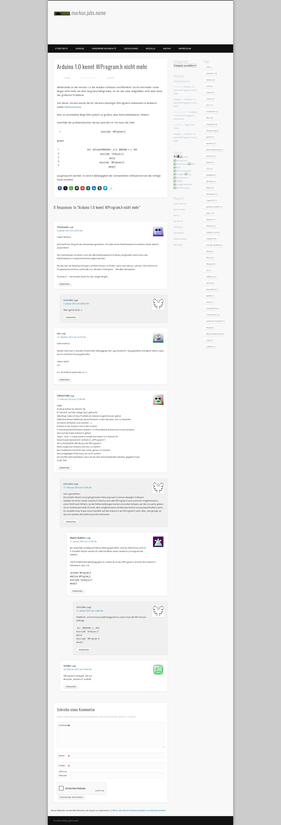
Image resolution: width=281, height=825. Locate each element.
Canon (210, 98)
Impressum (185, 48)
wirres (176, 215)
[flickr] (177, 167)
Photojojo (178, 227)
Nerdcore (178, 221)
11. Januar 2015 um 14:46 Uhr (89, 610)
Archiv (167, 48)
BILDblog (178, 244)
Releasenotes (72, 106)
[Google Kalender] (183, 184)
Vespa (210, 327)
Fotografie (211, 124)
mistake (66, 77)
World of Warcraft (215, 334)
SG (208, 270)
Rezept (210, 264)
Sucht (210, 302)
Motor (210, 187)
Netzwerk (211, 194)
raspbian (211, 238)
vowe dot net (180, 203)
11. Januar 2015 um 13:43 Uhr (83, 541)
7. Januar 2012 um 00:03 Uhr (76, 303)
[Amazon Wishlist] (178, 156)
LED (209, 168)
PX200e (210, 226)
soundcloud (212, 289)
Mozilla (150, 48)
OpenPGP (212, 200)
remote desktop (214, 245)
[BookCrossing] (181, 187)
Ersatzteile (212, 111)
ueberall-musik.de (215, 321)
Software (211, 276)
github (210, 137)
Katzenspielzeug (214, 149)
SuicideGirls (212, 308)
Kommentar (64, 725)
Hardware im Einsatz (104, 48)
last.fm (210, 162)
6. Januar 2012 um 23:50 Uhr (70, 230)
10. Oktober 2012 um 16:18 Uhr (71, 337)
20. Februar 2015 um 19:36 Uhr (77, 669)
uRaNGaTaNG (180, 238)
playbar (210, 219)
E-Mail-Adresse (64, 768)
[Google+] (179, 174)
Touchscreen (213, 314)
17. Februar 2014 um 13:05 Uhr (77, 487)
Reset (210, 251)
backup (210, 79)
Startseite (61, 48)
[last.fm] (184, 156)
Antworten (64, 283)
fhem (209, 117)
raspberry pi (213, 232)
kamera (210, 143)
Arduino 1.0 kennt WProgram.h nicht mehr (185, 90)
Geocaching (131, 48)
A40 (209, 67)
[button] (60, 188)
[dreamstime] (181, 163)
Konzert (211, 156)
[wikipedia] (175, 156)
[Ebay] (191, 163)
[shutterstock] (181, 177)
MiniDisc (211, 181)
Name (64, 756)
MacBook (211, 175)
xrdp (209, 340)
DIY (209, 105)
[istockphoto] (180, 160)
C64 (209, 86)
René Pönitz (179, 209)
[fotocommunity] (182, 170)
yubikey (211, 346)
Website (63, 775)
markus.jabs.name (88, 12)
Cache (210, 92)
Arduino (110, 77)
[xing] (188, 174)
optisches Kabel (214, 206)
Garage (79, 48)
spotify (210, 295)
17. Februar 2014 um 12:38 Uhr (71, 399)
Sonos (210, 283)
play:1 (210, 213)
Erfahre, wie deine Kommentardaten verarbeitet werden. (138, 810)
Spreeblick (179, 232)
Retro (210, 257)
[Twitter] (178, 181)
